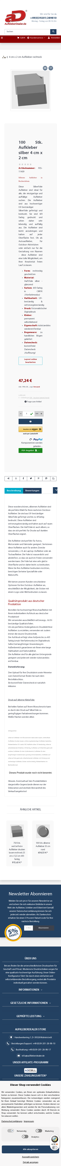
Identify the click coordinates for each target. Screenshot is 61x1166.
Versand (36, 387)
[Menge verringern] (21, 413)
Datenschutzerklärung (27, 911)
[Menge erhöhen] (41, 413)
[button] (30, 430)
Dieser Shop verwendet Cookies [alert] (30, 1085)
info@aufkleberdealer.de (33, 1056)
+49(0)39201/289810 (43, 18)
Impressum (29, 1121)
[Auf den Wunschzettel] (51, 68)
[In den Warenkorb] (7, 62)
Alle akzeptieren (30, 1149)
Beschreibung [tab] (14, 491)
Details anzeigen (30, 1162)
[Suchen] (53, 31)
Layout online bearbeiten (30, 360)
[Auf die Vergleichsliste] (45, 68)
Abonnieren (43, 928)
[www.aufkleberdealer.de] (16, 17)
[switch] (10, 1130)
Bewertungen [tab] (32, 491)
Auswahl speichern (30, 1157)
